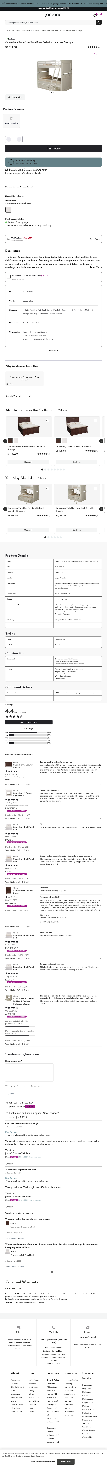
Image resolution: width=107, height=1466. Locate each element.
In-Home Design (71, 1380)
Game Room (34, 1401)
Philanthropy (16, 1408)
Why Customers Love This (21, 366)
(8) (99, 47)
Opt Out (85, 1434)
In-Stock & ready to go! (18, 222)
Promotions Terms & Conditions (87, 1423)
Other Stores (95, 239)
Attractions (15, 1380)
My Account (87, 1385)
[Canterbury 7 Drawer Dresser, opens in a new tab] (8, 765)
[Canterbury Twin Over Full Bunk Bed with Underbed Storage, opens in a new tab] (8, 1000)
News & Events (17, 1404)
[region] (53, 1457)
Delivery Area (87, 1399)
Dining (31, 1390)
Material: (14, 196)
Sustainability (16, 1411)
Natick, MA (51, 1397)
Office (31, 1394)
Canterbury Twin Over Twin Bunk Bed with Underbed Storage (57, 30)
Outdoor (32, 1404)
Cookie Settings (88, 1430)
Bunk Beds (26, 30)
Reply (31, 1157)
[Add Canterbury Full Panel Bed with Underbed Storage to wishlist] (47, 420)
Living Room (34, 1380)
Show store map (17, 240)
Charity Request (17, 1387)
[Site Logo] (53, 15)
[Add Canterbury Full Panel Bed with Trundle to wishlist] (95, 420)
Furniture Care (70, 1387)
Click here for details (31, 173)
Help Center (87, 1388)
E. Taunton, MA (53, 1422)
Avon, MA (51, 1390)
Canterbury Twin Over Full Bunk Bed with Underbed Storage (23, 1001)
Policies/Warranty (89, 1416)
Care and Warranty (21, 1281)
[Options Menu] (101, 785)
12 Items (41, 477)
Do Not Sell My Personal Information (43, 1462)
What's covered (18, 279)
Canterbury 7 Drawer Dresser (22, 766)
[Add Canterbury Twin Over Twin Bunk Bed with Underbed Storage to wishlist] (96, 54)
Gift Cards (69, 1415)
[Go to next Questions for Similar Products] (58, 1272)
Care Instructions (11, 123)
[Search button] (99, 22)
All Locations (52, 1387)
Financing (68, 1383)
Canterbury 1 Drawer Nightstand (22, 794)
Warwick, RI (51, 1418)
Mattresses (33, 1387)
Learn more (36, 1085)
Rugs (31, 1408)
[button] (92, 47)
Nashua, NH (52, 1394)
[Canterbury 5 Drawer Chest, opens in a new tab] (8, 890)
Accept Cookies (66, 1462)
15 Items (62, 410)
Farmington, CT (53, 1404)
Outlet (31, 1411)
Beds (18, 30)
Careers (14, 1383)
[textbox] (29, 1072)
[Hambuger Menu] (8, 15)
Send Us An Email (88, 1336)
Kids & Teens (34, 1397)
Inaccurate (37, 1157)
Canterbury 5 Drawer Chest (22, 891)
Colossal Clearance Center (69, 1404)
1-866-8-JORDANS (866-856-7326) (53, 1341)
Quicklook (28, 462)
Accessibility (69, 1411)
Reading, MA (52, 1408)
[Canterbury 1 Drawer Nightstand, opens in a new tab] (8, 793)
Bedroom (33, 1383)
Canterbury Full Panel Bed (23, 828)
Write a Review (28, 722)
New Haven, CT (53, 1401)
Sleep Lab (69, 1397)
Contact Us (87, 1437)
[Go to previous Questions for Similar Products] (48, 1272)
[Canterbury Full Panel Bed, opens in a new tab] (8, 827)
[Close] (102, 1454)
